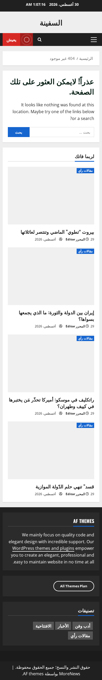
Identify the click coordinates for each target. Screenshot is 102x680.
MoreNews (69, 674)
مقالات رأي (85, 170)
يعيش (11, 39)
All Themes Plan (73, 586)
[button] (93, 39)
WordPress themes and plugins (43, 548)
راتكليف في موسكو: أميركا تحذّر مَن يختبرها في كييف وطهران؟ (51, 402)
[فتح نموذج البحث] (40, 39)
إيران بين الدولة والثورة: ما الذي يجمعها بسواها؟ (56, 315)
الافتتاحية (43, 626)
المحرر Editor (75, 239)
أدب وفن (82, 626)
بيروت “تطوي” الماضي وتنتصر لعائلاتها (57, 231)
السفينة (51, 22)
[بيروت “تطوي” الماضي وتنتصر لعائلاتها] (51, 195)
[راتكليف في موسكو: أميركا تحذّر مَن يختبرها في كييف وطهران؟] (51, 363)
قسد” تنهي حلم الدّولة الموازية (65, 486)
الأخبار (63, 626)
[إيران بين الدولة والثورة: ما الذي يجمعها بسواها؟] (51, 276)
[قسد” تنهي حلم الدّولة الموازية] (51, 450)
